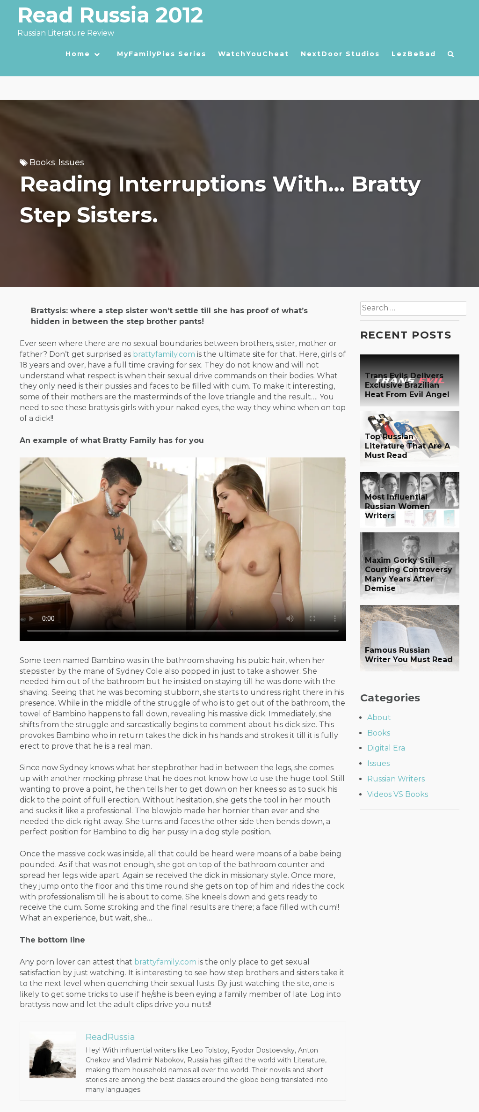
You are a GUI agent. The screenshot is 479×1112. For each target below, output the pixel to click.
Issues (71, 162)
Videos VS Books (397, 794)
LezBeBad (414, 54)
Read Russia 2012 (110, 15)
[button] (451, 56)
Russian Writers (396, 778)
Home (77, 54)
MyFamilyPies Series (161, 54)
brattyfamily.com (164, 354)
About (379, 717)
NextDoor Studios (340, 54)
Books (42, 162)
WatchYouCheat (253, 54)
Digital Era (386, 748)
